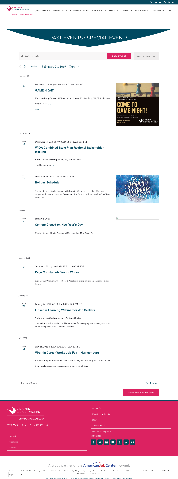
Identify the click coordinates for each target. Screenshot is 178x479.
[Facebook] (93, 442)
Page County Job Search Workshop (59, 272)
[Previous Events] (20, 67)
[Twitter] (100, 442)
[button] (170, 10)
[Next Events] (24, 66)
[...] (49, 103)
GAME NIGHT (44, 90)
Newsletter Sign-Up (101, 431)
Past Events (66, 38)
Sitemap (12, 447)
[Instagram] (119, 442)
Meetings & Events (101, 414)
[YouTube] (113, 442)
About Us (96, 408)
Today (34, 66)
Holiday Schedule (47, 182)
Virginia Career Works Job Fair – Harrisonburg (67, 352)
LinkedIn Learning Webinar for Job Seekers (65, 310)
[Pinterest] (126, 442)
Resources (13, 441)
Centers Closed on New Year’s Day (59, 224)
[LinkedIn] (106, 442)
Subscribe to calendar (141, 392)
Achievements (98, 425)
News (94, 419)
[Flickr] (132, 442)
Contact (12, 436)
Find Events (119, 56)
